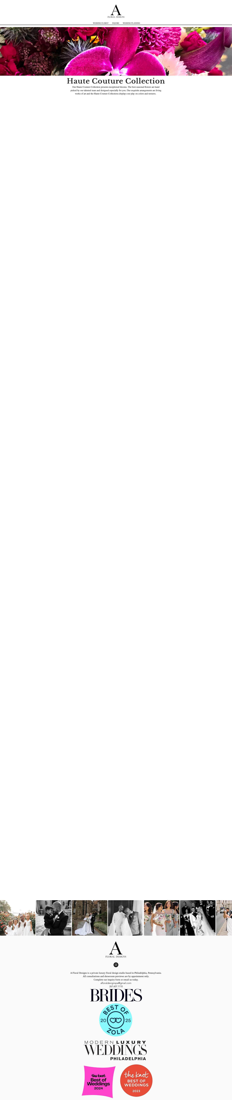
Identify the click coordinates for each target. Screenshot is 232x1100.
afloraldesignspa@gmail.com (116, 983)
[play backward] (3, 918)
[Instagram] (116, 964)
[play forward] (229, 918)
